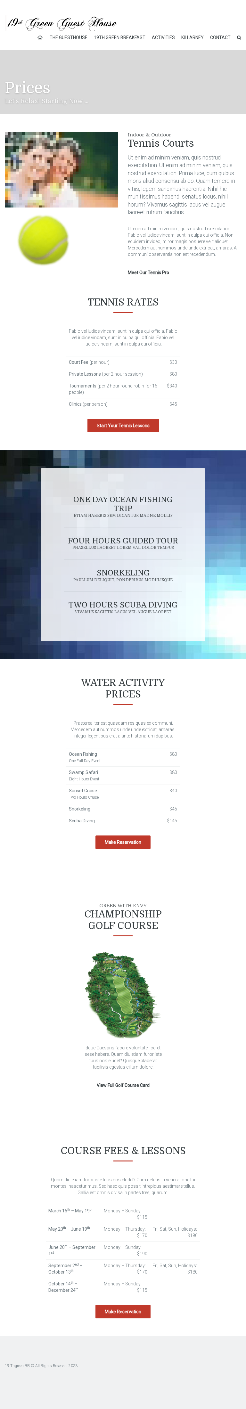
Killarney (192, 37)
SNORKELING (123, 575)
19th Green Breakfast (119, 37)
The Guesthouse (68, 37)
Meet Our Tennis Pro (148, 272)
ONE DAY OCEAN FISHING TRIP (123, 506)
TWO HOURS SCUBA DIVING (123, 607)
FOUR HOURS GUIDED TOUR (123, 543)
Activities (163, 37)
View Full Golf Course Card (123, 1085)
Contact (220, 37)
